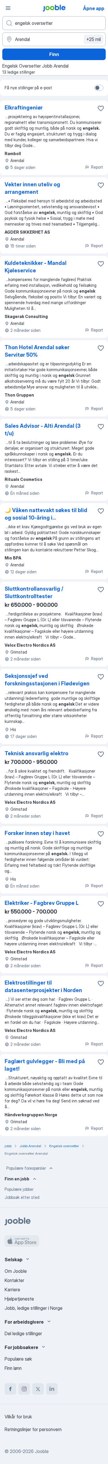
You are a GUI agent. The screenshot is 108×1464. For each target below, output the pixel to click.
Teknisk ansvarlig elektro (36, 753)
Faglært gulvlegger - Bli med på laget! (45, 1065)
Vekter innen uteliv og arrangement (32, 188)
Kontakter (14, 1280)
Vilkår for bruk (18, 1417)
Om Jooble (16, 1271)
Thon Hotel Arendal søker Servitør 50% (37, 351)
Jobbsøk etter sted (22, 1197)
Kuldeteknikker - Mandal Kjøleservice (36, 267)
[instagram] (24, 1389)
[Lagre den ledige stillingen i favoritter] (100, 108)
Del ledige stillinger (23, 1333)
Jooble (42, 1451)
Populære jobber (19, 1189)
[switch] (98, 88)
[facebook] (10, 1389)
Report (97, 167)
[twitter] (38, 1389)
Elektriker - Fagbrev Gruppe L (42, 903)
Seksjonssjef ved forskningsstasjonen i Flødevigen (47, 680)
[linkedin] (52, 1389)
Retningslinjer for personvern (33, 1429)
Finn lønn (13, 1368)
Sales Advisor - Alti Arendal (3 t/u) (43, 429)
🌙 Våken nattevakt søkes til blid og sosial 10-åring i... (46, 514)
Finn (54, 54)
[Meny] (8, 8)
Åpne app (93, 8)
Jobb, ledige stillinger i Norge (33, 1308)
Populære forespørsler (26, 1168)
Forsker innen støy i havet (37, 833)
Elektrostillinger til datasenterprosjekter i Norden (43, 986)
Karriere (12, 1289)
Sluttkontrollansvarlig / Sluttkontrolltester (34, 592)
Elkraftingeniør (24, 108)
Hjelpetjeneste (19, 1299)
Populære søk (18, 1359)
